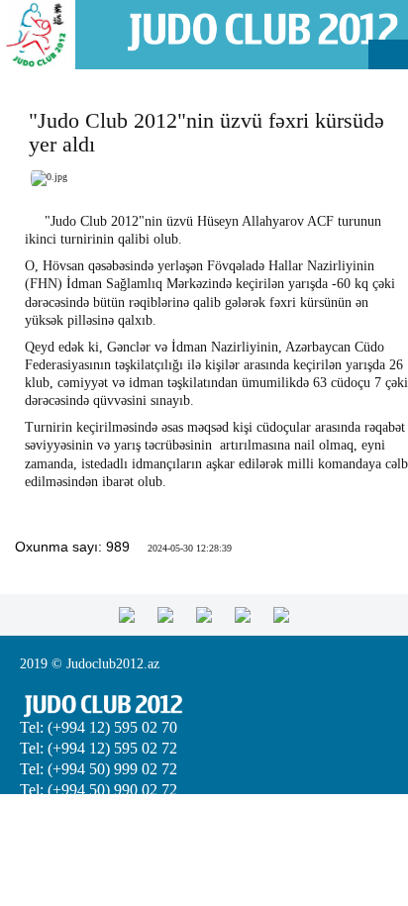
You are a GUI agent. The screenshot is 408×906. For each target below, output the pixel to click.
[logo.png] (262, 30)
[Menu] (388, 54)
